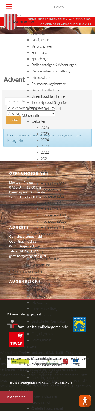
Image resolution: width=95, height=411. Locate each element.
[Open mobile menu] (9, 6)
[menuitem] (17, 14)
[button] (84, 400)
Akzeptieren (16, 397)
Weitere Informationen (47, 408)
